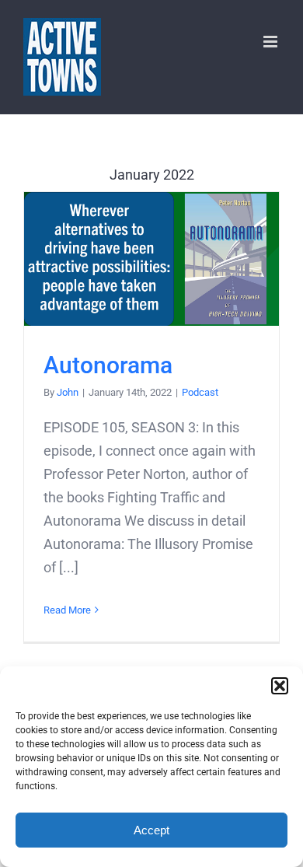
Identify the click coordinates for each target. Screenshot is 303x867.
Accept (151, 830)
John (67, 392)
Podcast (200, 392)
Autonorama (152, 259)
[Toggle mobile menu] (271, 41)
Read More (67, 610)
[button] (279, 686)
